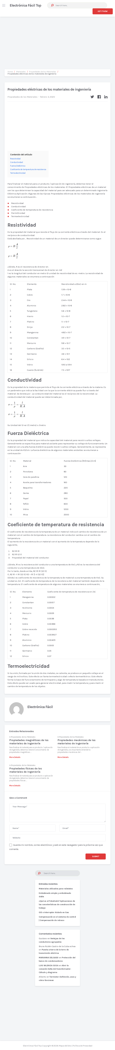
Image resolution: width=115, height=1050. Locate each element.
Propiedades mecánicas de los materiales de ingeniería (77, 741)
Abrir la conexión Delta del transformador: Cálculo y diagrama (55, 969)
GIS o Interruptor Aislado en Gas (54, 912)
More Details (14, 757)
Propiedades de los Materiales (22, 96)
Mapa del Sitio (65, 1045)
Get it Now (103, 11)
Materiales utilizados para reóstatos (56, 888)
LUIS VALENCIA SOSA (48, 965)
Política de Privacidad (82, 1045)
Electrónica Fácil (40, 707)
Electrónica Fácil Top (25, 5)
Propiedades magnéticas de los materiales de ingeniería (28, 741)
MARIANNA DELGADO (48, 957)
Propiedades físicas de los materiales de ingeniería (25, 770)
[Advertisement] (57, 40)
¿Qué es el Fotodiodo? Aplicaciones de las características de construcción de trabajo (57, 904)
